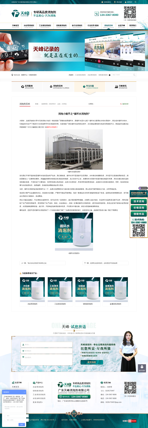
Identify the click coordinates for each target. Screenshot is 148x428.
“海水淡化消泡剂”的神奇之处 (37, 263)
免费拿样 (129, 2)
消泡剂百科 (33, 75)
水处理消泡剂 (92, 75)
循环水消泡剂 (52, 127)
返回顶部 (142, 370)
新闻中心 (24, 75)
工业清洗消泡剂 (80, 75)
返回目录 (125, 104)
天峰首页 (15, 387)
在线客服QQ (107, 2)
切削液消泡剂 (103, 75)
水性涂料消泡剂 (39, 398)
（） (48, 420)
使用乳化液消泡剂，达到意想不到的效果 (103, 263)
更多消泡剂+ (38, 402)
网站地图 (119, 2)
